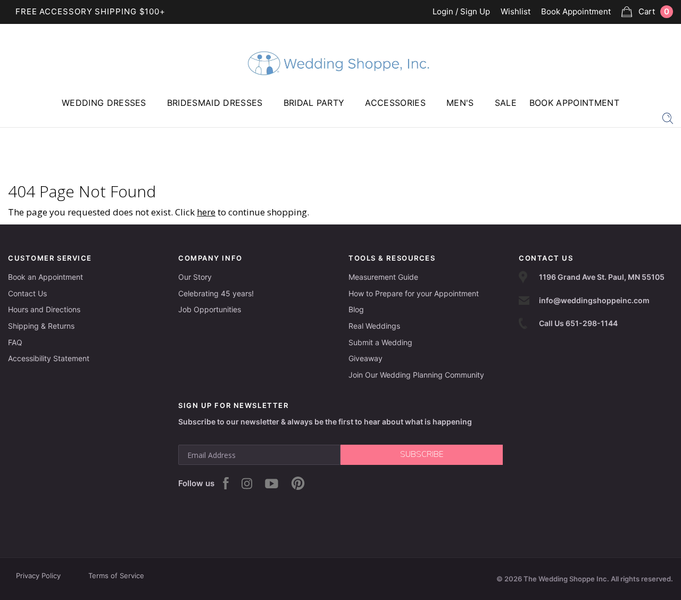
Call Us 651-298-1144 (578, 323)
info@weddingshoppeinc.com (594, 300)
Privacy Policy (38, 575)
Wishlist (515, 11)
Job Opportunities (209, 309)
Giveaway (365, 358)
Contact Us (27, 293)
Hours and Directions (44, 309)
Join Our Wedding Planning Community (416, 374)
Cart (653, 11)
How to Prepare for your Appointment (413, 293)
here (206, 212)
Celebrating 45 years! (216, 293)
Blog (356, 309)
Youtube (271, 483)
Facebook (226, 483)
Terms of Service (116, 575)
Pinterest (298, 483)
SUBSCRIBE (421, 454)
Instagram (247, 483)
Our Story (195, 276)
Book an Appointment (45, 276)
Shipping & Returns (41, 325)
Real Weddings (374, 325)
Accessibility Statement (48, 358)
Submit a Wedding (380, 342)
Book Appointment (576, 11)
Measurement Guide (383, 276)
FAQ (15, 342)
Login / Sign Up (461, 11)
